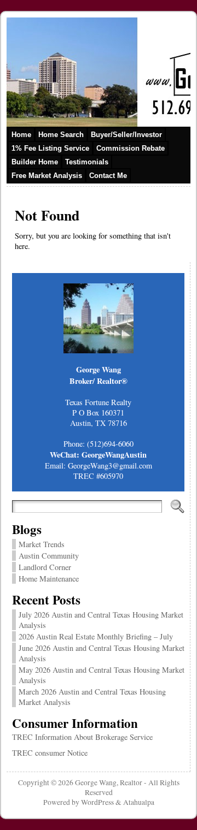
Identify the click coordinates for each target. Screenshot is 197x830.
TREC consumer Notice (50, 753)
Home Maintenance (49, 578)
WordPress (97, 802)
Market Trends (42, 544)
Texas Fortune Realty (98, 402)
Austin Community (49, 555)
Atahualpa (138, 802)
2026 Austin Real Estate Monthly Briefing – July (96, 636)
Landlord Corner (45, 567)
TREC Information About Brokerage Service (82, 737)
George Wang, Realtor (108, 782)
